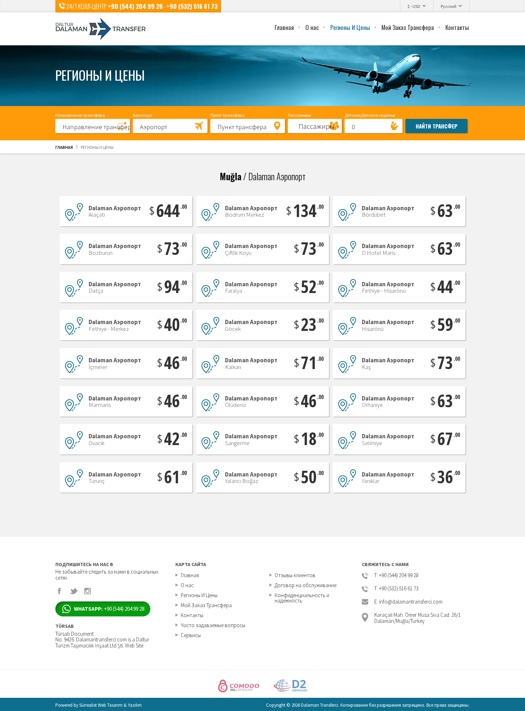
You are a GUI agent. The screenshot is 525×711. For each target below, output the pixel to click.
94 (174, 286)
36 (447, 476)
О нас (312, 27)
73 (174, 248)
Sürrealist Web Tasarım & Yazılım (110, 705)
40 (174, 324)
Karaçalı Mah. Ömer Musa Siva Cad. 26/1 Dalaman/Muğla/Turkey (417, 617)
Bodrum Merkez (251, 212)
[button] (92, 125)
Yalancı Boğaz (251, 478)
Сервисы (191, 635)
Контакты (457, 27)
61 (174, 476)
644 (170, 210)
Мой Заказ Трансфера (407, 27)
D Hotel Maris (388, 250)
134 (307, 210)
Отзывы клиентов (295, 575)
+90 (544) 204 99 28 (135, 6)
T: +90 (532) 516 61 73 (396, 589)
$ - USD (414, 6)
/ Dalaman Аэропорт (263, 176)
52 (311, 286)
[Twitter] (73, 591)
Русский (448, 6)
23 (311, 324)
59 (447, 324)
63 (447, 210)
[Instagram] (87, 591)
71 (311, 362)
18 (311, 438)
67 (447, 438)
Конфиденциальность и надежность (302, 597)
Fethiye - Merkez (115, 326)
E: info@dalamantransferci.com (408, 602)
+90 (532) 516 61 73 (192, 6)
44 (447, 286)
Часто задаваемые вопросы (213, 625)
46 (174, 362)
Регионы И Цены (350, 27)
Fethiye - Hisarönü (388, 288)
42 (174, 438)
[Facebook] (59, 591)
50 (311, 476)
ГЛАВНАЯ (64, 147)
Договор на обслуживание (305, 585)
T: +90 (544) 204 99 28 (396, 576)
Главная (284, 27)
